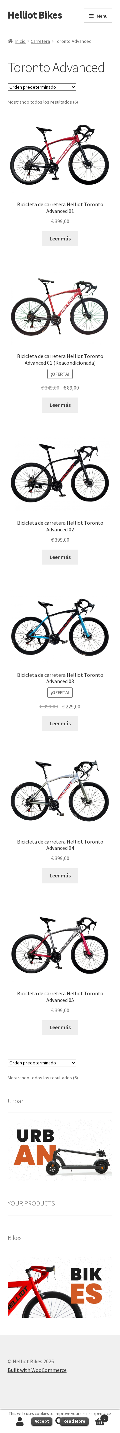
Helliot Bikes (35, 15)
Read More (74, 1421)
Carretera (40, 41)
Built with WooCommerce (37, 1370)
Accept (42, 1421)
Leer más (60, 238)
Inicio (20, 41)
